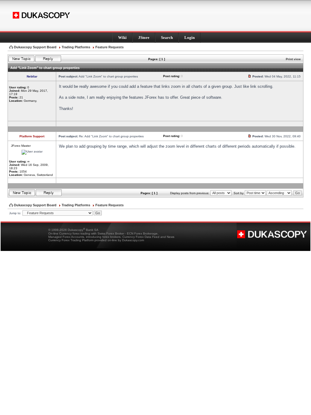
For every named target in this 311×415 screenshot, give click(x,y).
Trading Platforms (76, 47)
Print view (293, 59)
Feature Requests (109, 47)
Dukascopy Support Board (35, 47)
